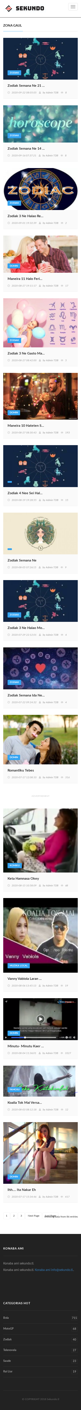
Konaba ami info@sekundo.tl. (54, 1270)
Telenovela (39, 1350)
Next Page (33, 1215)
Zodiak (39, 1339)
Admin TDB (52, 92)
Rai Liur (39, 1371)
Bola (40, 1318)
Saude (39, 1361)
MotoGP (39, 1328)
